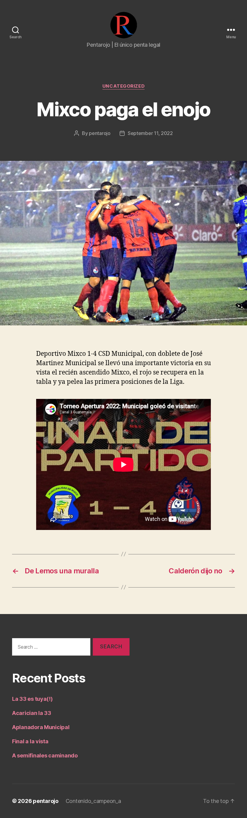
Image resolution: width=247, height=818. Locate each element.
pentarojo (100, 133)
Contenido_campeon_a (93, 801)
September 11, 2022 (150, 133)
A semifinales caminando (45, 755)
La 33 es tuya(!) (32, 699)
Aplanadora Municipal (41, 727)
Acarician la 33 (31, 713)
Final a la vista (30, 741)
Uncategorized (123, 86)
